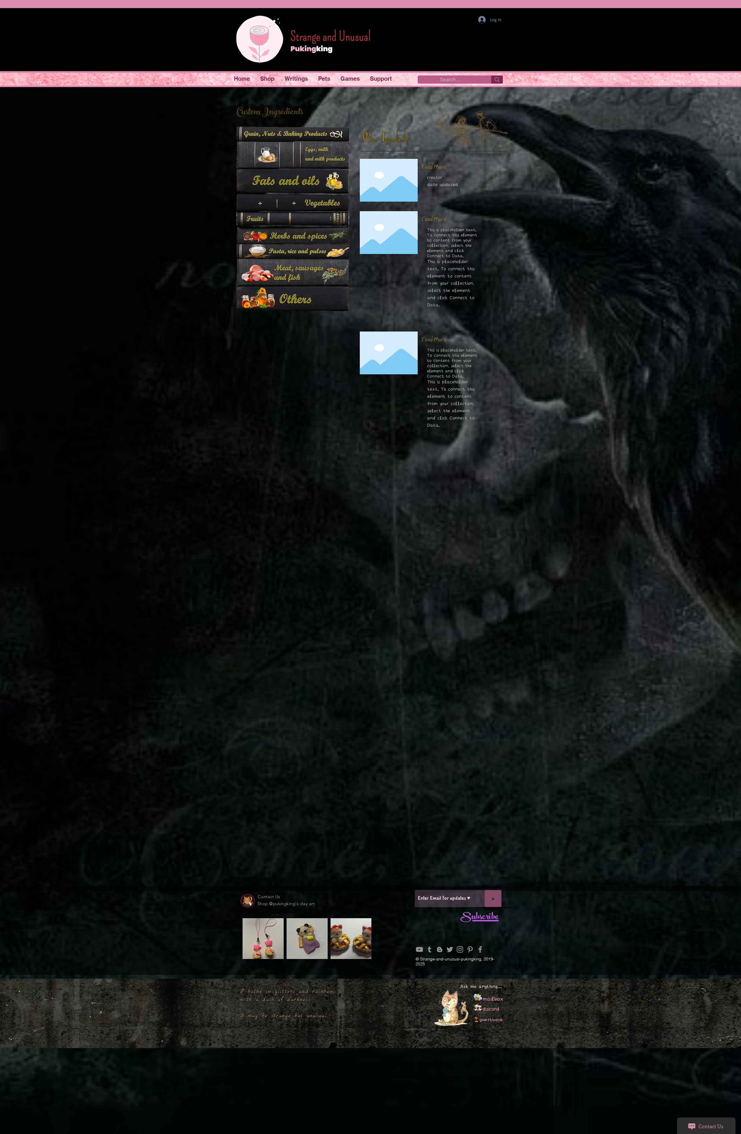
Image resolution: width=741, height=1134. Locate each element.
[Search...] (497, 80)
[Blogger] (439, 949)
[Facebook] (480, 949)
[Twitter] (449, 949)
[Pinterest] (470, 949)
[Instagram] (460, 949)
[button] (268, 79)
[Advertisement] (370, 1092)
